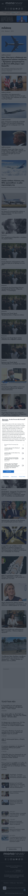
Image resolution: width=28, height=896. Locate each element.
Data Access (14, 476)
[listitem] (14, 445)
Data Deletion (6, 476)
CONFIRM (8, 471)
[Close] (25, 419)
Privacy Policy (22, 476)
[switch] (22, 448)
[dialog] (14, 448)
